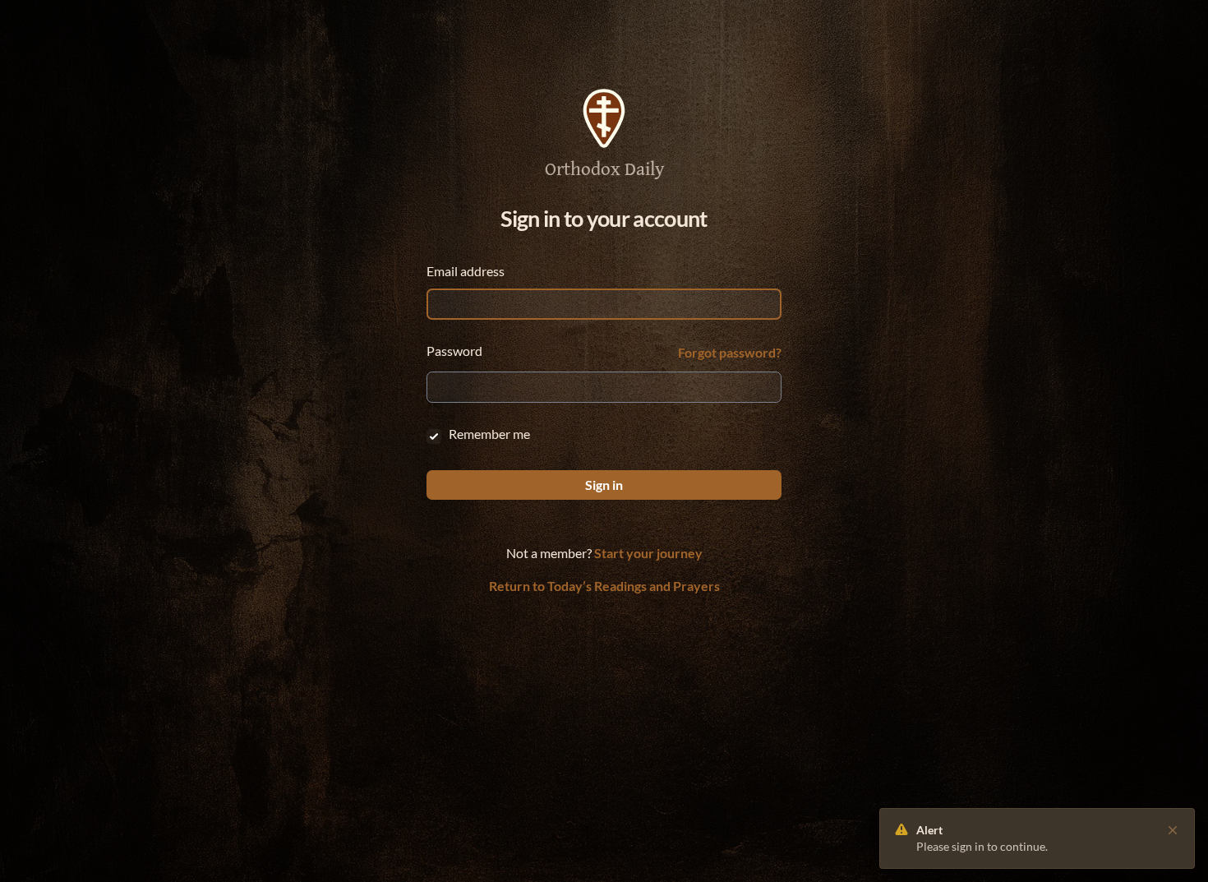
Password (454, 350)
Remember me (489, 433)
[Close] (1172, 830)
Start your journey (648, 553)
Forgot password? (730, 352)
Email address (465, 271)
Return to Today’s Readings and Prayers (604, 585)
